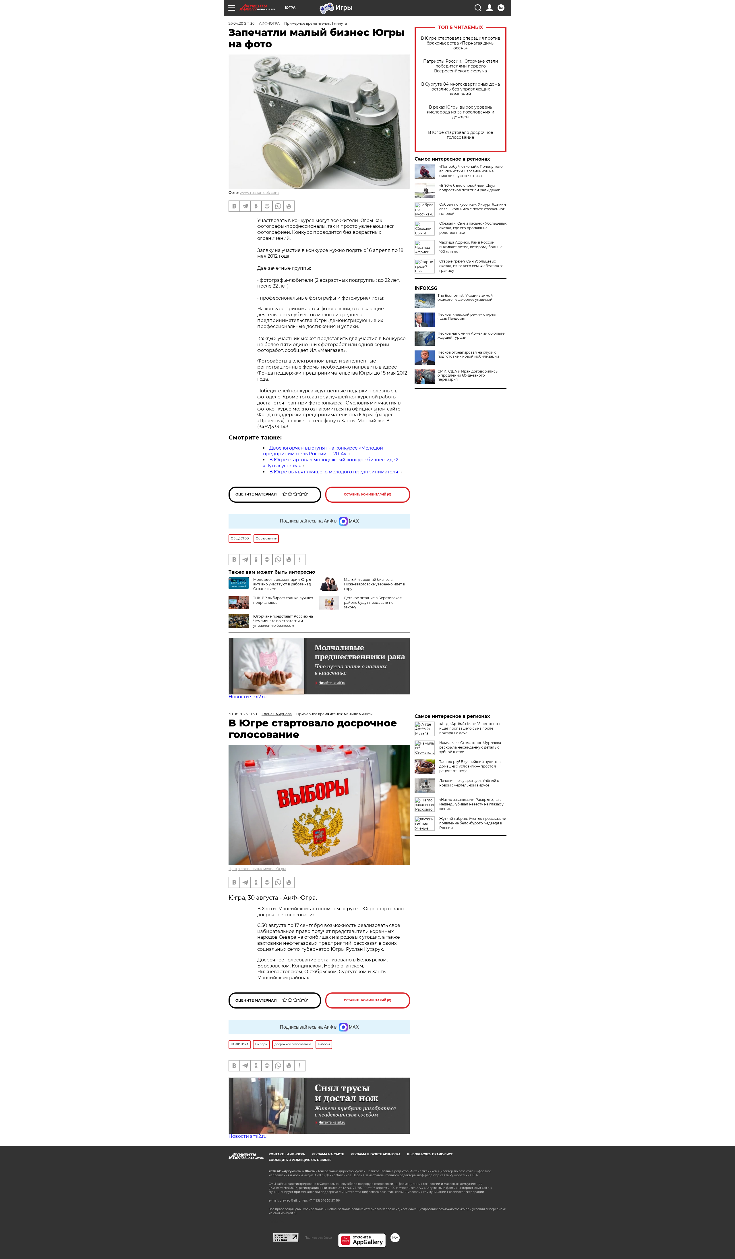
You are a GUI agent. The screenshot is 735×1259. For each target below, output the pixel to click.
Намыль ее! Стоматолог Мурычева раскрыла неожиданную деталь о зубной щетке (470, 747)
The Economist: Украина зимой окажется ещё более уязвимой (465, 298)
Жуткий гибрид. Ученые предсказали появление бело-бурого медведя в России (472, 823)
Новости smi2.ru (248, 696)
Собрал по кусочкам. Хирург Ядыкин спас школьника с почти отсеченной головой (472, 209)
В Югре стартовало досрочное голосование (460, 135)
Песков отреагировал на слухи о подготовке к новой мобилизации (468, 354)
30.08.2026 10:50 (243, 714)
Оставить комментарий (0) (367, 494)
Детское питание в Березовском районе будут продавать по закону (373, 602)
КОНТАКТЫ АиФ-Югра (287, 1154)
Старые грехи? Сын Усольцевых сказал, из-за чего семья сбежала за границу (471, 266)
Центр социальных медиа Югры (257, 869)
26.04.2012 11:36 (241, 23)
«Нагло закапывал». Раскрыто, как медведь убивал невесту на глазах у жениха (471, 804)
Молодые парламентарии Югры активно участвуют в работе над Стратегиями (282, 584)
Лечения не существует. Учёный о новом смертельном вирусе (469, 782)
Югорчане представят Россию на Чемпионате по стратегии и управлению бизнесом (283, 621)
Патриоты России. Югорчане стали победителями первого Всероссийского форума (460, 66)
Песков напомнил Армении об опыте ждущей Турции (471, 335)
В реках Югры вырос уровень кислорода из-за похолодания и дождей (460, 112)
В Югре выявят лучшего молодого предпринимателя (333, 472)
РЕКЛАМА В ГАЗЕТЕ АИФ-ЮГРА (376, 1154)
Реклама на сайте (328, 1154)
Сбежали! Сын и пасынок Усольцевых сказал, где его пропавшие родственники (472, 228)
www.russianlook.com (259, 192)
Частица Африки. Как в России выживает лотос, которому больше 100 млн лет (470, 247)
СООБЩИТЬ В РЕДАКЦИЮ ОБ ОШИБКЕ (300, 1160)
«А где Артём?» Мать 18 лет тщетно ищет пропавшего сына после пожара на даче (470, 728)
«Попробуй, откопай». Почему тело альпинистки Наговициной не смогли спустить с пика (471, 171)
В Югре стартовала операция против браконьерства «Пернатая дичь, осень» (460, 43)
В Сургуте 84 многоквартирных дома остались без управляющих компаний (460, 89)
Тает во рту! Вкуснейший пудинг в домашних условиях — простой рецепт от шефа (469, 766)
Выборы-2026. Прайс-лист (429, 1154)
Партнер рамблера (318, 1237)
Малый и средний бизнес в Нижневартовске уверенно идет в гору (374, 584)
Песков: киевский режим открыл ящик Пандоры (467, 317)
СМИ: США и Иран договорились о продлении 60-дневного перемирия (468, 375)
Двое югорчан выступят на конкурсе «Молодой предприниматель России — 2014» (323, 451)
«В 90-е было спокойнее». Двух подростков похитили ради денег (469, 187)
